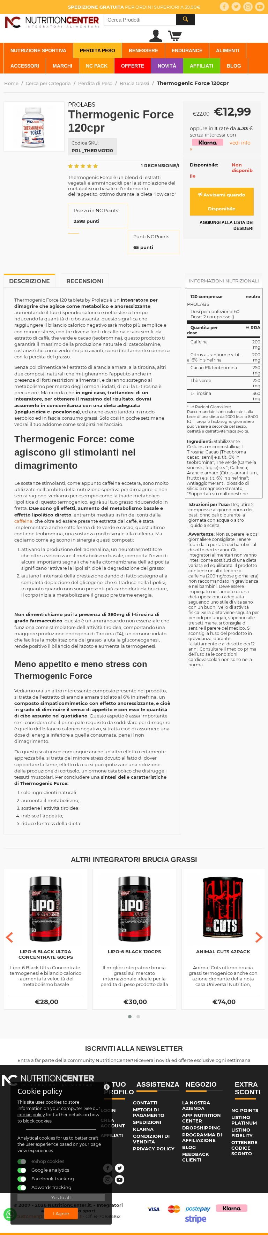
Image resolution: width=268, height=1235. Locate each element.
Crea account (112, 1122)
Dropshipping (201, 1128)
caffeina (23, 521)
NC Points (244, 1110)
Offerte (132, 66)
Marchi (62, 66)
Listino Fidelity (242, 1132)
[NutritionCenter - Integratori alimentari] (51, 21)
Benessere (143, 50)
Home (11, 83)
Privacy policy (153, 1148)
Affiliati (201, 66)
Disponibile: (204, 165)
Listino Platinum (244, 1120)
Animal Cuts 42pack (223, 951)
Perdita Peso (97, 50)
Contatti (145, 1102)
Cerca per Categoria (48, 83)
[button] (130, 1016)
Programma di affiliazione (202, 1137)
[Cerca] (185, 19)
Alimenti (227, 50)
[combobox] (149, 19)
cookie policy (31, 1114)
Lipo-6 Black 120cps (134, 951)
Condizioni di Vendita (151, 1138)
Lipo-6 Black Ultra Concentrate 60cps (45, 954)
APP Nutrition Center (201, 1118)
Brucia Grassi (134, 83)
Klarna (143, 1129)
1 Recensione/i (160, 165)
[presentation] (9, 937)
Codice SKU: (85, 143)
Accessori (24, 66)
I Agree (61, 1213)
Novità (167, 66)
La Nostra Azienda (196, 1105)
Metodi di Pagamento (148, 1112)
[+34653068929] (10, 1214)
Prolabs (81, 104)
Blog (234, 66)
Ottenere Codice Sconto (244, 1148)
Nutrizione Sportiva (38, 50)
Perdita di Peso (95, 83)
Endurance (187, 50)
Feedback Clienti (195, 1157)
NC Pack (96, 66)
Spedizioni (147, 1122)
